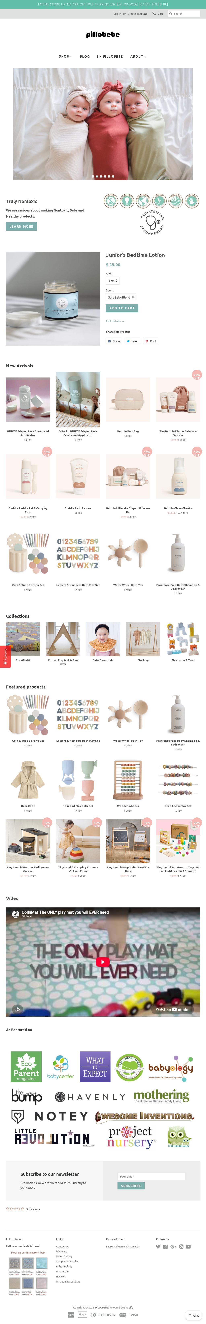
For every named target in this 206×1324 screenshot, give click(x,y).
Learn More (21, 245)
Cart (160, 13)
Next (191, 133)
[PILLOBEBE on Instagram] (181, 1266)
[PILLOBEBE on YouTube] (188, 1266)
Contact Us (62, 1265)
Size (108, 293)
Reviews (61, 1295)
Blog (85, 56)
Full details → (115, 340)
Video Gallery (64, 1275)
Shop (64, 56)
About (137, 56)
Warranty (61, 1270)
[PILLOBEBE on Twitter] (158, 1266)
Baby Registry (64, 1285)
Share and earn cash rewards (123, 1265)
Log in (117, 13)
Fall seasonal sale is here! (23, 1265)
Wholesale (62, 1290)
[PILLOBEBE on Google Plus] (173, 1266)
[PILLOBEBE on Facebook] (165, 1266)
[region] (103, 4)
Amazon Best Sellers (68, 1300)
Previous (14, 133)
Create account (137, 13)
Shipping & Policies (67, 1280)
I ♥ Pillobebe (110, 56)
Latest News (14, 1258)
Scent (110, 309)
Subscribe (131, 1205)
